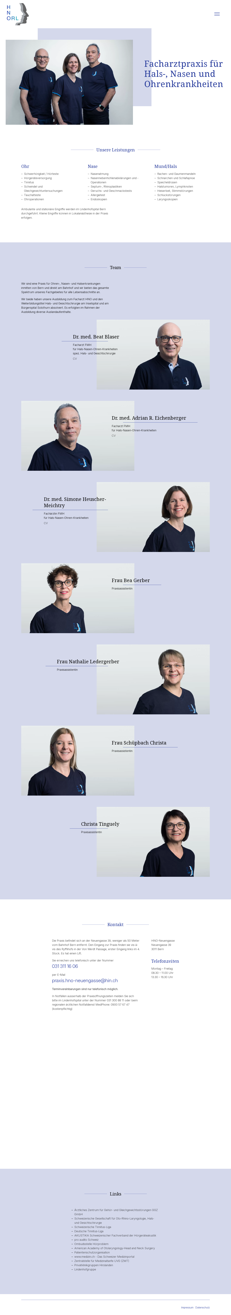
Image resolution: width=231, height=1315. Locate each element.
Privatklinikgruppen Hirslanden (93, 1265)
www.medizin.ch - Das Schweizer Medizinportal (104, 1256)
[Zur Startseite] (17, 14)
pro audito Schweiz (86, 1239)
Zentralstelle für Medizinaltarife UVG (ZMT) (101, 1261)
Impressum (187, 1307)
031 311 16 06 (65, 966)
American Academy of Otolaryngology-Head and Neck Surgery (114, 1248)
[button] (217, 14)
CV (75, 358)
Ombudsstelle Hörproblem (91, 1244)
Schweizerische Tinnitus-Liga (92, 1227)
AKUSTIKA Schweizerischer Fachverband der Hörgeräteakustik (115, 1235)
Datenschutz (202, 1307)
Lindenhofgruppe (85, 1269)
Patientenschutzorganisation (92, 1252)
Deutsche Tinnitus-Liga (88, 1231)
